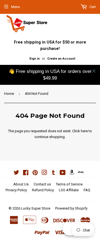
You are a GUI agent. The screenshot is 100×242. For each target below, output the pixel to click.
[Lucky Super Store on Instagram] (44, 173)
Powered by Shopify (71, 208)
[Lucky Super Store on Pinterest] (35, 173)
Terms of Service (69, 184)
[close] (94, 71)
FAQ (87, 190)
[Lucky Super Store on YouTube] (63, 173)
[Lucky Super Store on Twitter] (16, 173)
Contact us (42, 184)
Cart (92, 7)
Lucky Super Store (35, 208)
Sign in (34, 58)
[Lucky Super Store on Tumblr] (53, 173)
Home (9, 93)
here (84, 131)
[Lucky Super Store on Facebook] (26, 173)
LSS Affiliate (69, 190)
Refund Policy (43, 190)
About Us (21, 184)
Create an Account (61, 58)
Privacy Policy (16, 190)
